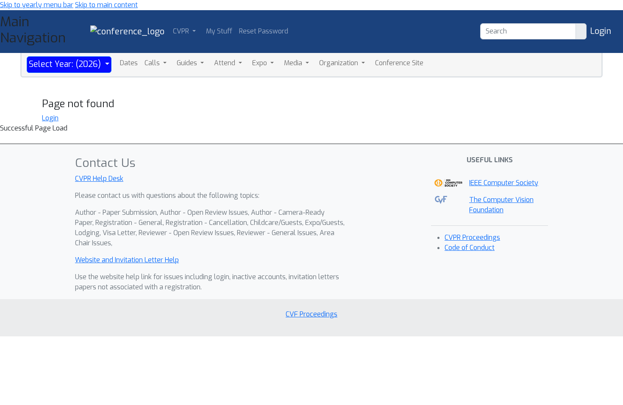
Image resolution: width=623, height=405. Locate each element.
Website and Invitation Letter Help (127, 259)
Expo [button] (260, 62)
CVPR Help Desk (99, 178)
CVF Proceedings (311, 314)
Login (600, 31)
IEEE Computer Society (503, 182)
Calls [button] (153, 62)
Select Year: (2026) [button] (66, 64)
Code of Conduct (470, 247)
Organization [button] (339, 62)
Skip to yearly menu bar (36, 4)
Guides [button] (188, 62)
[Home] (127, 31)
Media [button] (294, 62)
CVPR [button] (182, 31)
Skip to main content (106, 4)
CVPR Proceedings (472, 237)
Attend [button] (225, 62)
